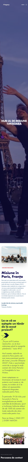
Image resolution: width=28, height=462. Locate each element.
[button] (24, 4)
